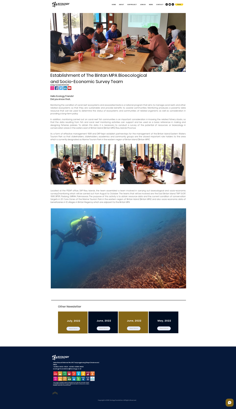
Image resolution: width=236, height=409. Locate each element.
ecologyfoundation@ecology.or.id (67, 369)
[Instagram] (166, 4)
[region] (73, 322)
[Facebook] (56, 88)
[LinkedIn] (173, 4)
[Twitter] (61, 88)
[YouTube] (170, 4)
